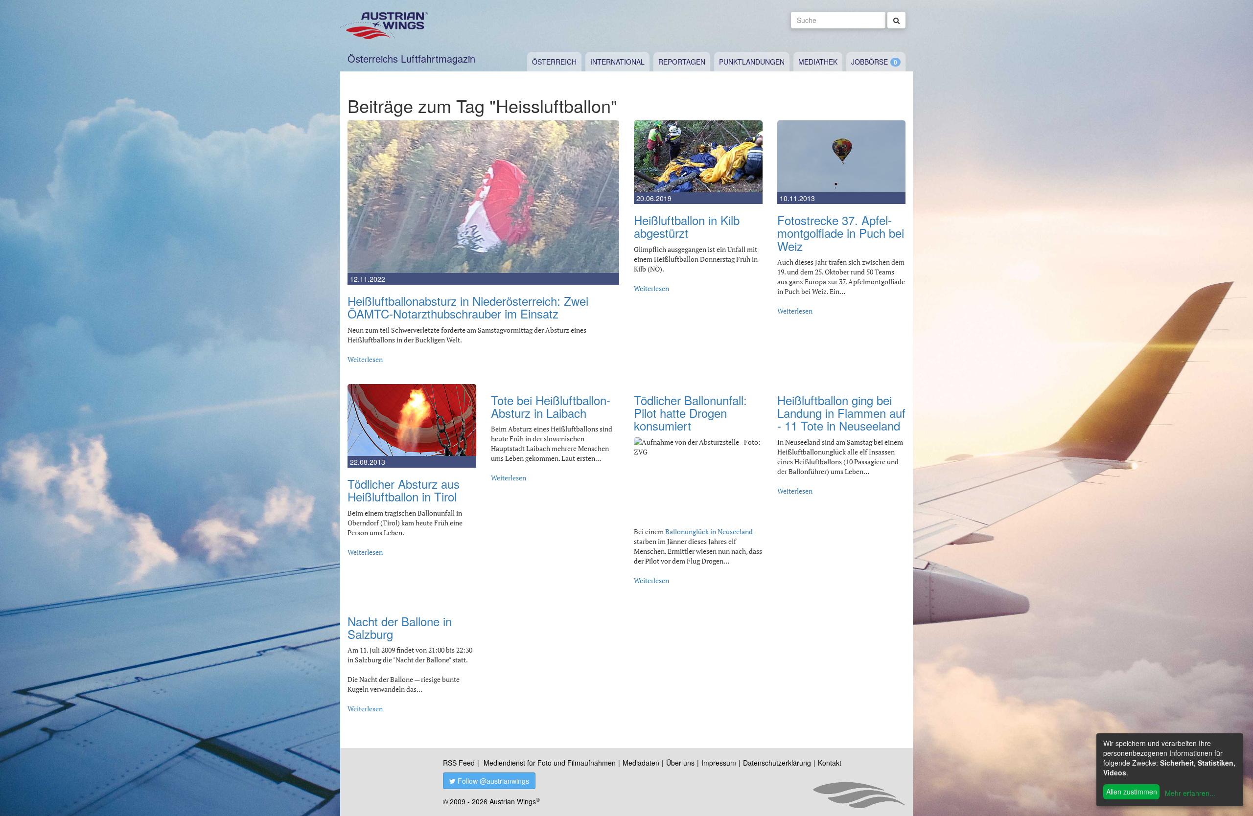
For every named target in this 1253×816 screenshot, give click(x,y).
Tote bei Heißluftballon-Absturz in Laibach (550, 406)
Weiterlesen (365, 359)
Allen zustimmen (1131, 791)
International (617, 62)
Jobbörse (869, 62)
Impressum (718, 763)
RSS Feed (459, 763)
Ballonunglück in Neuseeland (709, 531)
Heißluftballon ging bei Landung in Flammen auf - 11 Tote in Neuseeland (841, 412)
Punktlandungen (752, 62)
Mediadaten (641, 763)
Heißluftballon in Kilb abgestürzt (687, 226)
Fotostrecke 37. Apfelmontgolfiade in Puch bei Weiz (840, 232)
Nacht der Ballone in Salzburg (400, 627)
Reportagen (681, 62)
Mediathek (817, 62)
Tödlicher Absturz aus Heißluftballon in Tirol (404, 490)
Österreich (554, 62)
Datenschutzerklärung (777, 763)
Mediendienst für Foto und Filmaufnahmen (550, 763)
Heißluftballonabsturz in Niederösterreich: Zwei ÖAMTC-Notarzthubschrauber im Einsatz (468, 307)
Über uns (680, 763)
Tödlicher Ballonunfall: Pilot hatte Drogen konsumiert (690, 412)
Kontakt (829, 763)
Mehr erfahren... (1190, 793)
